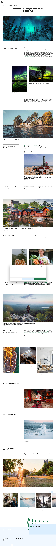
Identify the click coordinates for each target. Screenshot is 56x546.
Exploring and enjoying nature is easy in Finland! (31, 282)
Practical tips (34, 2)
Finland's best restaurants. (42, 241)
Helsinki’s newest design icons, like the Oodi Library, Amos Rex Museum (35, 332)
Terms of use (18, 543)
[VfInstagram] (18, 538)
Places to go (21, 2)
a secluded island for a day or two (38, 150)
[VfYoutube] (20, 538)
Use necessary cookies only (28, 279)
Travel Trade (5, 540)
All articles (7, 5)
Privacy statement (25, 543)
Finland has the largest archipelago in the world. (31, 145)
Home (4, 5)
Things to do (28, 2)
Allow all (39, 279)
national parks (47, 282)
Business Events (5, 538)
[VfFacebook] (16, 538)
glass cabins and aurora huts (28, 56)
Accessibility (32, 543)
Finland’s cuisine (26, 235)
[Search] (54, 2)
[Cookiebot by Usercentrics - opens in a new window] (42, 266)
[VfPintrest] (22, 538)
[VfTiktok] (24, 538)
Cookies (37, 543)
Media (4, 539)
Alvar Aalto (46, 331)
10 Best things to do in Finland (13, 5)
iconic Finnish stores (40, 338)
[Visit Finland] (4, 2)
